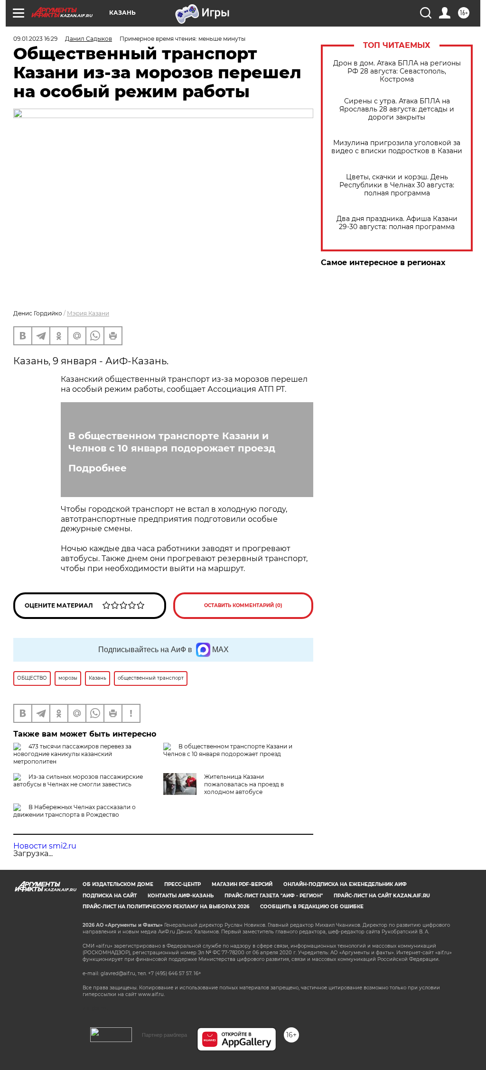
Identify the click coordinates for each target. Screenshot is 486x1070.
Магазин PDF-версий (242, 884)
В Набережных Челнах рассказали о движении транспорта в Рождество (74, 810)
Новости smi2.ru (44, 845)
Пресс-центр (182, 884)
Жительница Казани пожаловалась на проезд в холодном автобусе (244, 784)
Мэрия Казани (88, 313)
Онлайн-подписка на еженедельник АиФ (345, 884)
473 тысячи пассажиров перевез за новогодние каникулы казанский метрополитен (72, 754)
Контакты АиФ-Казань (181, 896)
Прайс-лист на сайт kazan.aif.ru (382, 896)
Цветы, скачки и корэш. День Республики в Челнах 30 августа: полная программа (396, 185)
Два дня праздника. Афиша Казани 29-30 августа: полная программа (397, 223)
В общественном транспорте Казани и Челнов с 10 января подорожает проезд (171, 442)
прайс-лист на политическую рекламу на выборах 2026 (166, 907)
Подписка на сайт (110, 896)
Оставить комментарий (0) (243, 605)
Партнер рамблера (164, 1035)
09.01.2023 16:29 (35, 38)
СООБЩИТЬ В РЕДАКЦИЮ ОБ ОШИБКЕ (312, 907)
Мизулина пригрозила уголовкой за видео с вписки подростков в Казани (396, 147)
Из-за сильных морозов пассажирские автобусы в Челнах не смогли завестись (78, 780)
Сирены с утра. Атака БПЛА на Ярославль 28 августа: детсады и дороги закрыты (396, 109)
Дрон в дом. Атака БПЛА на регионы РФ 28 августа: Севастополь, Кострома (397, 71)
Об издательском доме (118, 884)
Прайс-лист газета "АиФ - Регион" (273, 896)
